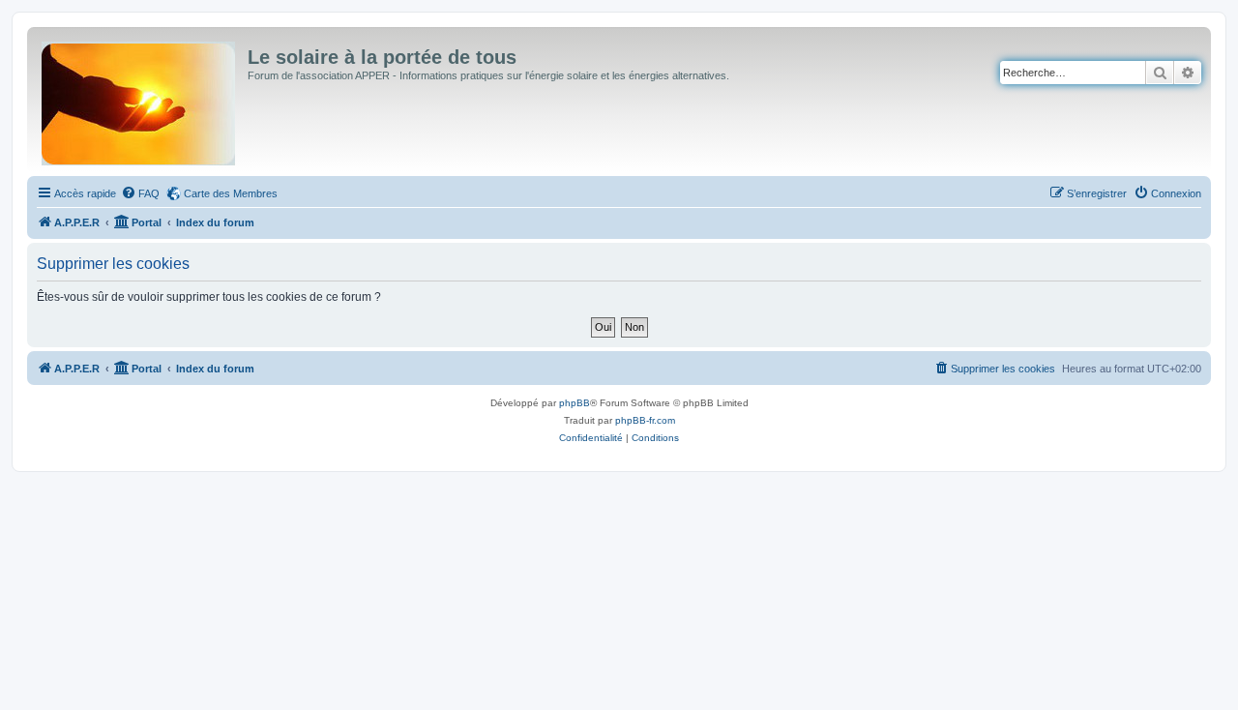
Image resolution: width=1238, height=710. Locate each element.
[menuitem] (140, 193)
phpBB (574, 403)
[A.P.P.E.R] (140, 99)
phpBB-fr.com (645, 420)
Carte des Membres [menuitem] (231, 193)
